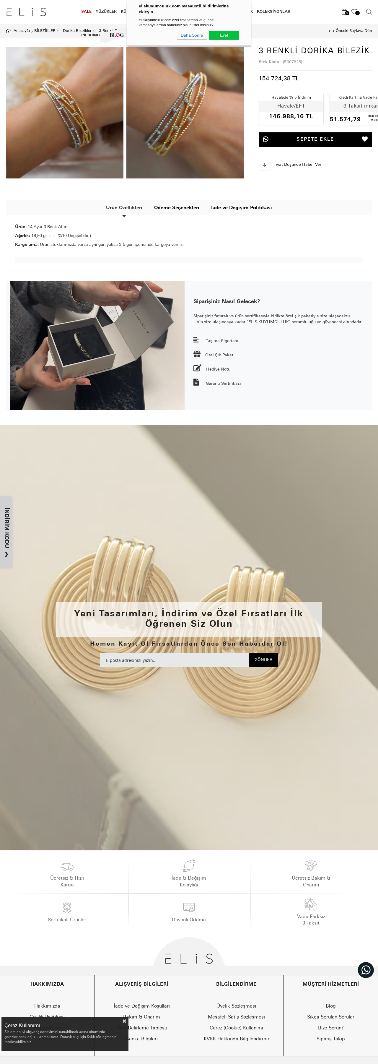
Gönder (263, 660)
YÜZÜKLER (106, 12)
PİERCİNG (90, 35)
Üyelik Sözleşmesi (236, 1006)
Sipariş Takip (331, 1039)
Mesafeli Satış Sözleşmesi (236, 1017)
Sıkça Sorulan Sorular (330, 1017)
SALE (86, 12)
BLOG (112, 35)
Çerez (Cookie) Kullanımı (236, 1028)
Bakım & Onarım (141, 1017)
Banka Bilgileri (142, 1039)
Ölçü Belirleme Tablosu (141, 1028)
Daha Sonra (192, 35)
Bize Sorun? (331, 1028)
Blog (331, 1006)
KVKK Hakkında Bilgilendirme (236, 1039)
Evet (224, 35)
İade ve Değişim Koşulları (142, 1006)
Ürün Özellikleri (124, 208)
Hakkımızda (47, 1006)
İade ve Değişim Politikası (241, 208)
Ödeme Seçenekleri (176, 208)
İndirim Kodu (6, 532)
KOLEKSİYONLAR (273, 12)
